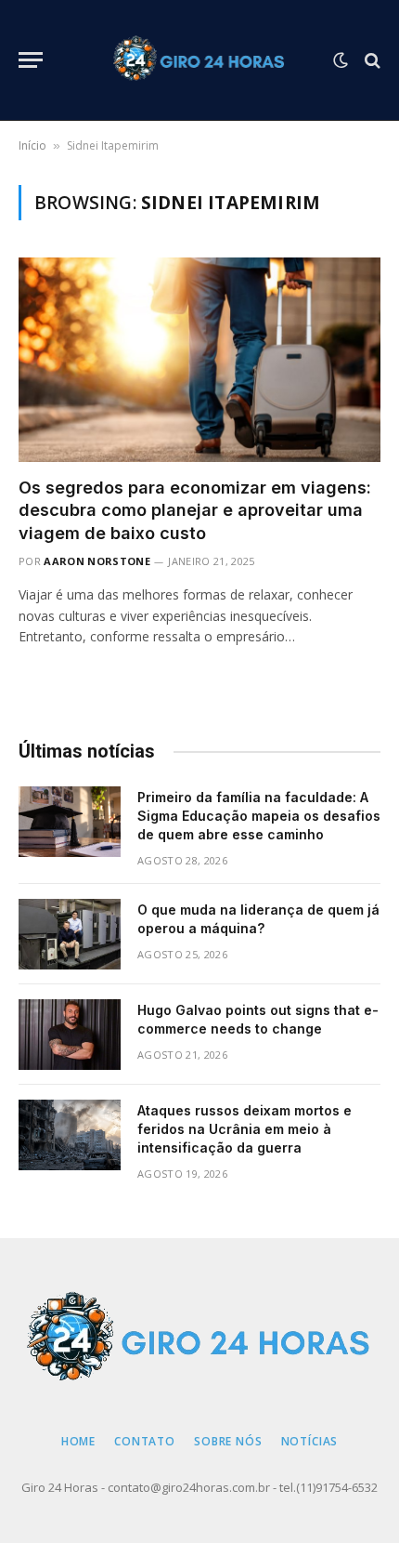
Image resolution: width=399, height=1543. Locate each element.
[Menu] (31, 60)
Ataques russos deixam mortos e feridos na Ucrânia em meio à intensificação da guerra (244, 1128)
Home (78, 1441)
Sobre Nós (228, 1441)
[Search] (370, 60)
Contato (144, 1441)
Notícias (310, 1441)
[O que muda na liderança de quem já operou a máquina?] (70, 934)
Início (32, 145)
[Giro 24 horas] (200, 60)
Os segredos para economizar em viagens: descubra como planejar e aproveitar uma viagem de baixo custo (195, 510)
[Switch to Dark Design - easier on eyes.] (340, 60)
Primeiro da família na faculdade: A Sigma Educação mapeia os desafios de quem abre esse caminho (258, 815)
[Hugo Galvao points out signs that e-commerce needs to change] (70, 1034)
